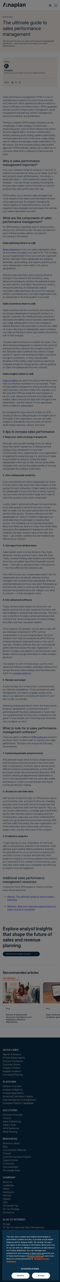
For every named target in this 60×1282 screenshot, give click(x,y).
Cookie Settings (35, 1256)
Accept (41, 1275)
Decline (20, 1275)
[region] (30, 1255)
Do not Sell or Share (30, 1268)
